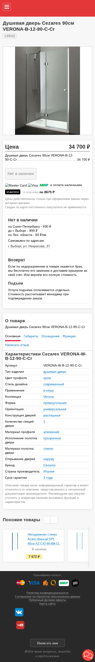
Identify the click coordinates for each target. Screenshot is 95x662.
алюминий (51, 432)
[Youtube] (20, 625)
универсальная (54, 409)
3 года (48, 477)
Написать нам (47, 643)
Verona (48, 396)
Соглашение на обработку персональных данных (47, 596)
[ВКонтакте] (19, 612)
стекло (48, 448)
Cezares (49, 465)
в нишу (48, 390)
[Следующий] (83, 91)
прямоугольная (55, 403)
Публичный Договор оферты (47, 600)
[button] (88, 655)
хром (47, 378)
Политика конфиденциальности (47, 593)
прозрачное (52, 438)
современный (53, 384)
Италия (48, 471)
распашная (51, 415)
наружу (48, 459)
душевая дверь (54, 371)
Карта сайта (47, 603)
